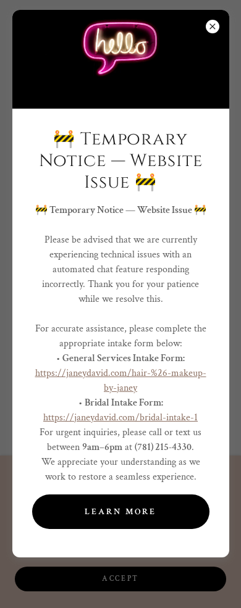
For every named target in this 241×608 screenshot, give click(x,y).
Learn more (120, 511)
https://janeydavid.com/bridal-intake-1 (120, 417)
